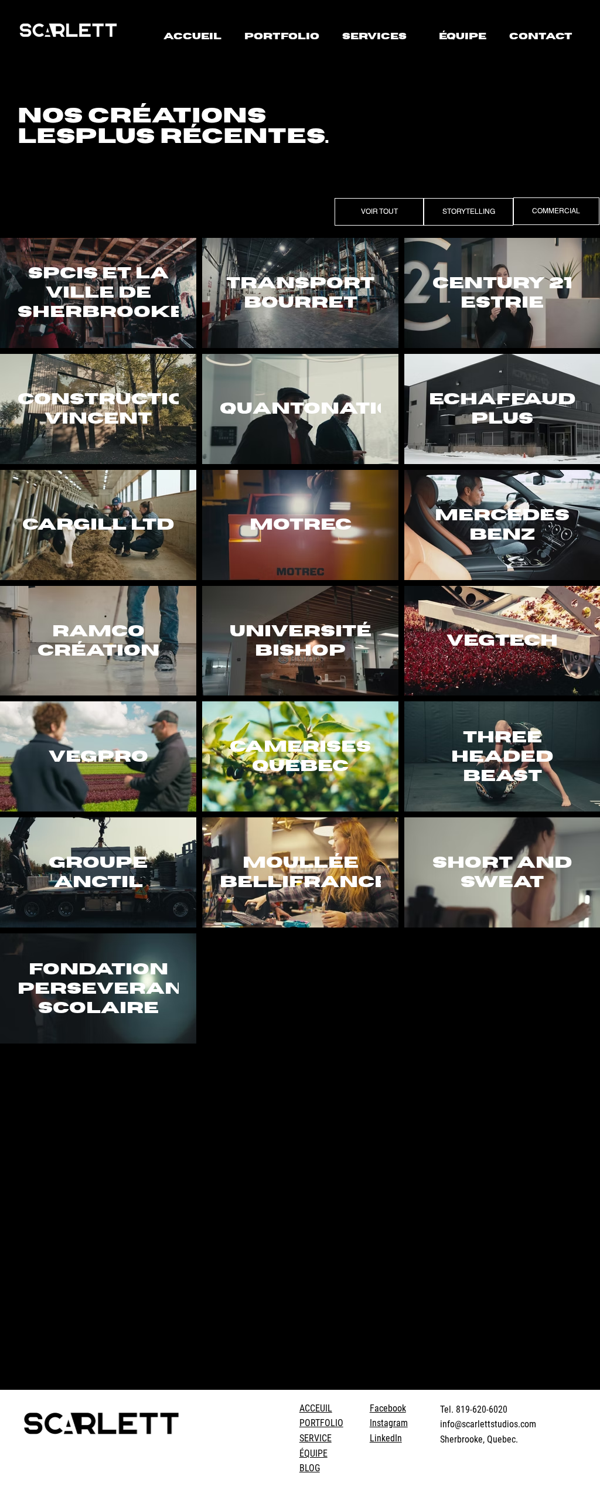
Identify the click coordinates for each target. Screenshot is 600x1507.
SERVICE (315, 1438)
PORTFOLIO (321, 1422)
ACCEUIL (315, 1408)
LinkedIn (386, 1438)
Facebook (388, 1408)
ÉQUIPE (313, 1453)
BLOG (309, 1468)
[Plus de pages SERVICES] (413, 37)
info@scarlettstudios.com (488, 1424)
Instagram (389, 1422)
